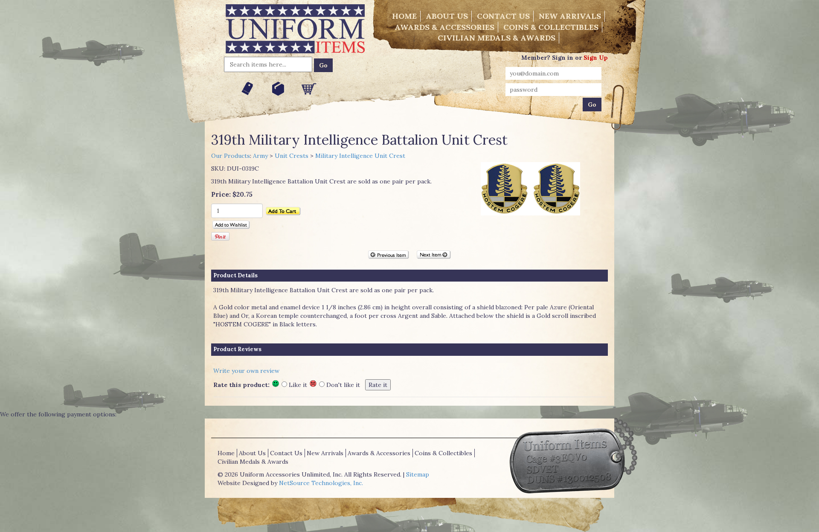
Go (323, 65)
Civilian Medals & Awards (496, 38)
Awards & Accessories (444, 27)
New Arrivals (570, 16)
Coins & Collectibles (550, 27)
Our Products (230, 156)
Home (404, 16)
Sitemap (417, 474)
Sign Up (596, 57)
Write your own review (246, 371)
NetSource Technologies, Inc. (321, 483)
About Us (447, 16)
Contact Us (503, 16)
